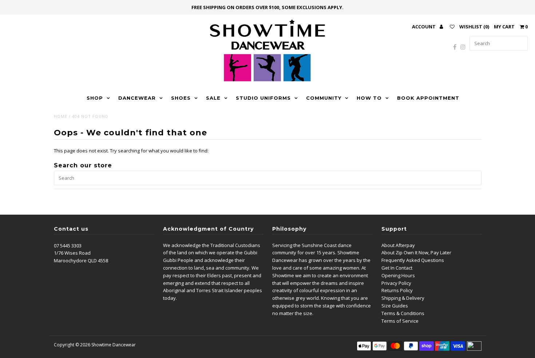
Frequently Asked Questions (412, 260)
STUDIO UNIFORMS (263, 98)
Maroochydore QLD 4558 (81, 260)
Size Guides (394, 305)
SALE (213, 98)
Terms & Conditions (402, 313)
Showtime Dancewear (113, 345)
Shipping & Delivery (402, 298)
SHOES (181, 98)
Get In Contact (396, 267)
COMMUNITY (323, 98)
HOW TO (369, 98)
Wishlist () (474, 26)
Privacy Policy (396, 283)
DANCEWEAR (137, 98)
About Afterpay (398, 245)
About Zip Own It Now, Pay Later (416, 252)
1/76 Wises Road (72, 253)
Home (60, 116)
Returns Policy (397, 290)
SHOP (95, 98)
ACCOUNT (424, 26)
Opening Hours (398, 275)
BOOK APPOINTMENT (428, 98)
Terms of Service (400, 321)
